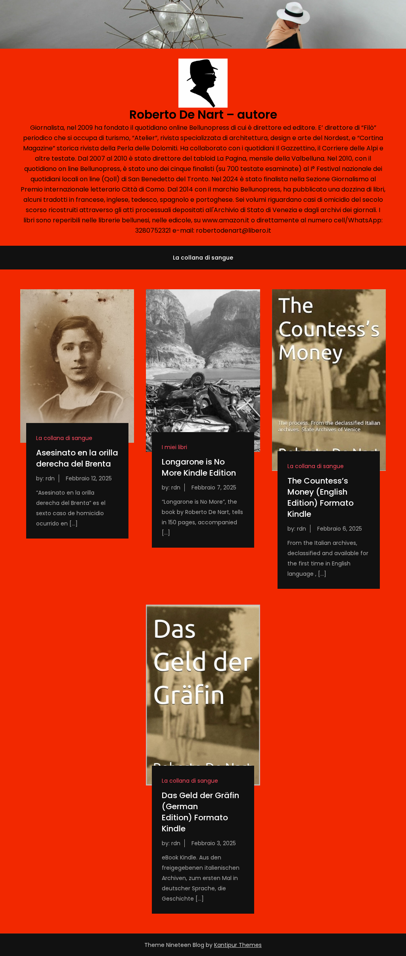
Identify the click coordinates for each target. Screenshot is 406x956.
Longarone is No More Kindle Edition (199, 467)
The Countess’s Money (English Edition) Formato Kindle (320, 497)
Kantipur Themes (238, 945)
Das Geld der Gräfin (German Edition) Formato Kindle (200, 812)
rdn (50, 478)
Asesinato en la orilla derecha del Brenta (77, 458)
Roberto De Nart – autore (203, 114)
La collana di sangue (203, 258)
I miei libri (174, 447)
